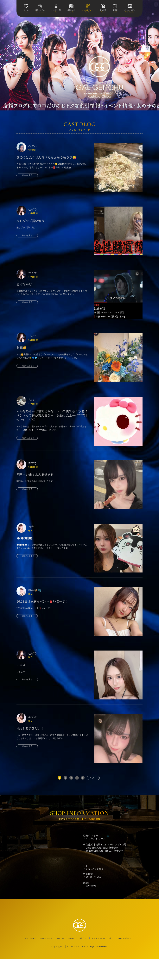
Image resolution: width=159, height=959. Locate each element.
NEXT (93, 777)
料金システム (46, 938)
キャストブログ (98, 938)
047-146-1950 (94, 868)
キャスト (60, 938)
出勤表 (71, 938)
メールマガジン (124, 938)
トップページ (30, 938)
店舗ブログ (82, 938)
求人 (111, 938)
